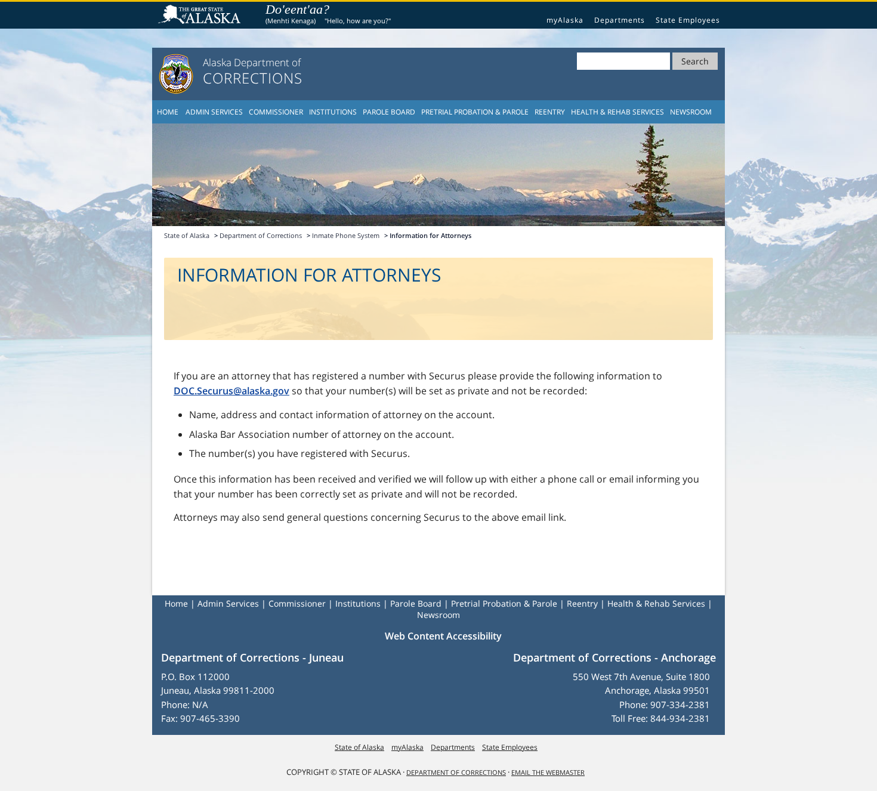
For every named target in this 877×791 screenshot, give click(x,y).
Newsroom (691, 112)
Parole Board (389, 112)
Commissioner (276, 112)
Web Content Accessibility (443, 635)
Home (167, 112)
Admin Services (214, 112)
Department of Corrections (261, 235)
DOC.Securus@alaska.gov (231, 390)
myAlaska (564, 20)
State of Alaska (201, 15)
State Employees (688, 20)
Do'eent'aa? (297, 9)
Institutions (333, 112)
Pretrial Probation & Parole (475, 112)
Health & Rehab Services (617, 112)
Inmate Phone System (345, 235)
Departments (619, 20)
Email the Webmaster (548, 772)
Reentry (550, 112)
